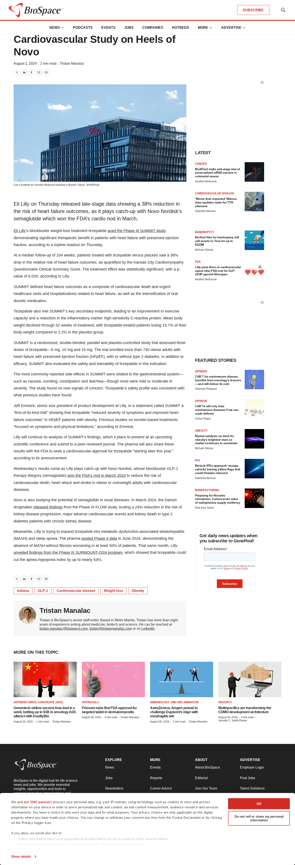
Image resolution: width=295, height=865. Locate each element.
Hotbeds (180, 27)
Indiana (23, 591)
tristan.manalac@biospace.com (64, 628)
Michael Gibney (204, 249)
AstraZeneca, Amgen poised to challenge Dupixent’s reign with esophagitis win (174, 712)
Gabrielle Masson (205, 211)
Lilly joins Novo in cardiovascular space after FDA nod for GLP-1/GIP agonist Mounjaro (218, 270)
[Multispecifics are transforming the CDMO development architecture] (249, 679)
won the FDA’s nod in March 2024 (96, 475)
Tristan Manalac (72, 63)
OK (259, 804)
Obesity (138, 591)
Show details (21, 856)
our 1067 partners (38, 802)
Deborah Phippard (206, 388)
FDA (198, 261)
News (54, 27)
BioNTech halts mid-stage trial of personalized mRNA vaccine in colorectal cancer (217, 172)
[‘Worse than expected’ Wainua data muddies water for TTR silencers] (254, 201)
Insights (225, 702)
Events (108, 27)
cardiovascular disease (214, 193)
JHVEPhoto (93, 184)
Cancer (201, 163)
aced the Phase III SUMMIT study (136, 231)
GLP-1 (43, 591)
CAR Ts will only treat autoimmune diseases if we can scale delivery (216, 409)
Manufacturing (207, 490)
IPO (197, 460)
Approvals (90, 702)
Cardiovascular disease (76, 591)
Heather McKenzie (206, 181)
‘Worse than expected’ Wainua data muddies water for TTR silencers (215, 202)
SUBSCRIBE (253, 10)
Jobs (129, 27)
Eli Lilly (20, 231)
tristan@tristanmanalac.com (110, 628)
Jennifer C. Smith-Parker (232, 720)
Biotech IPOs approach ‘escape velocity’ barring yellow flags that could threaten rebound (217, 469)
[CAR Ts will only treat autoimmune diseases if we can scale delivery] (254, 409)
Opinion (201, 371)
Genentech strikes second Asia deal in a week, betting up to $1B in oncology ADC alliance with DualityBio (45, 712)
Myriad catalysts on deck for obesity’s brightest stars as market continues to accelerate (216, 439)
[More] (62, 27)
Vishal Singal (203, 418)
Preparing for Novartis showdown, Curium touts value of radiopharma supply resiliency (217, 499)
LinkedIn (148, 628)
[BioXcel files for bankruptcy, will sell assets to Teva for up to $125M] (254, 240)
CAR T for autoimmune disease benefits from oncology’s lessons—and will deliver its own (218, 380)
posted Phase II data (99, 538)
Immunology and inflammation (174, 702)
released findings (48, 507)
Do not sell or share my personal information (259, 818)
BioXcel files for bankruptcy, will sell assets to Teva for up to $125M (217, 240)
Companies (152, 27)
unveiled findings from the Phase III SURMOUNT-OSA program (68, 552)
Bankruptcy (204, 232)
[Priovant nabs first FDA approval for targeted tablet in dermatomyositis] (113, 679)
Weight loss (113, 591)
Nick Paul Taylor (204, 507)
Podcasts (83, 27)
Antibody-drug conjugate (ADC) (38, 702)
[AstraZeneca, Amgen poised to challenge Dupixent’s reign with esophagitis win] (181, 679)
